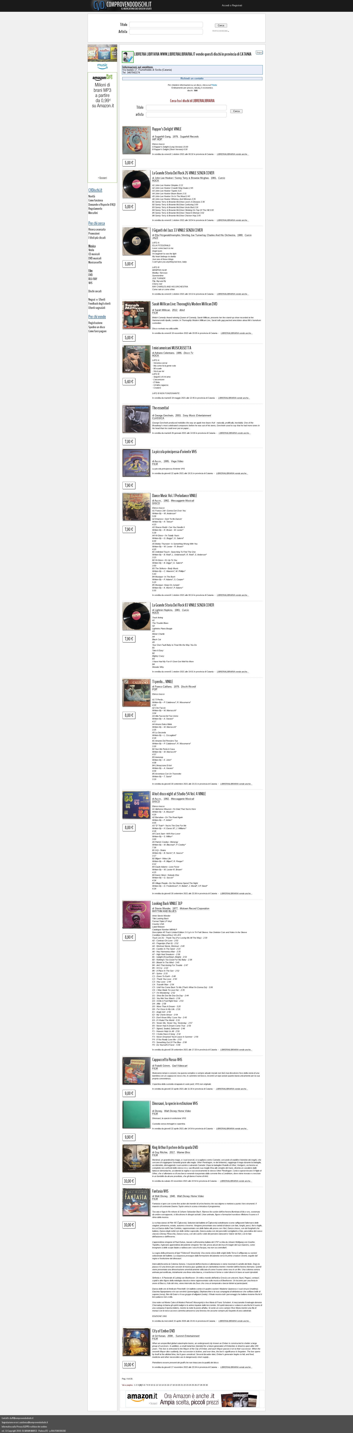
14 (162, 1385)
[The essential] (136, 432)
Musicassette (95, 262)
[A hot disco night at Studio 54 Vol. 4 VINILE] (136, 818)
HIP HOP (157, 139)
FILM (155, 312)
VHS (90, 283)
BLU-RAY (92, 279)
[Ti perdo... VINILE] (136, 706)
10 (152, 1385)
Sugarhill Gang (162, 136)
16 (168, 1385)
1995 (166, 461)
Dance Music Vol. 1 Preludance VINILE (174, 496)
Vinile (91, 250)
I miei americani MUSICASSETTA (171, 348)
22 (184, 1385)
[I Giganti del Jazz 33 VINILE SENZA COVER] (136, 254)
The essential (160, 408)
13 (160, 1385)
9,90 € (129, 1137)
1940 (172, 1196)
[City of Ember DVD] (136, 1355)
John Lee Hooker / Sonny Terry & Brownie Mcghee (182, 178)
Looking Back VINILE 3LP (167, 903)
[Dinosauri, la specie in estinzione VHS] (136, 1128)
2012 (174, 310)
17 (171, 1385)
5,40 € (129, 381)
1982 (166, 500)
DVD (90, 275)
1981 (213, 178)
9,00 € (129, 1093)
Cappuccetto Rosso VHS (167, 1060)
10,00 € (129, 1181)
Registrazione (95, 323)
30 (207, 1385)
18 (173, 1385)
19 (176, 1385)
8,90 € (129, 937)
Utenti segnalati (96, 308)
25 (193, 1385)
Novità (91, 196)
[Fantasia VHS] (136, 1215)
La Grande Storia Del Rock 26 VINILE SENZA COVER (183, 173)
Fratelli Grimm (162, 1065)
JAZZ (155, 238)
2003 (178, 415)
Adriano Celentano (164, 353)
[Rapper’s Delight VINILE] (136, 153)
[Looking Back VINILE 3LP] (136, 928)
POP (154, 689)
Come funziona (95, 200)
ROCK (155, 180)
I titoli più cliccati (97, 237)
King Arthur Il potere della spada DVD (175, 1147)
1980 (240, 235)
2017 (172, 1152)
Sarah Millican (162, 310)
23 (187, 1385)
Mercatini (93, 213)
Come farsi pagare (97, 331)
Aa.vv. (158, 461)
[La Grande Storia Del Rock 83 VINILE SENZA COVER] (136, 629)
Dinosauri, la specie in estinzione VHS (175, 1103)
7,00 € (129, 441)
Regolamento (95, 208)
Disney (158, 1111)
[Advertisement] (102, 28)
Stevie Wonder (162, 908)
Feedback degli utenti (99, 303)
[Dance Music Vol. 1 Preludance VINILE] (136, 520)
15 (165, 1385)
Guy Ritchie (161, 1152)
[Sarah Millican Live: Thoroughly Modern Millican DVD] (136, 328)
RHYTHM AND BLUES (164, 911)
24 (190, 1385)
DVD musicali (94, 258)
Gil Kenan (160, 1336)
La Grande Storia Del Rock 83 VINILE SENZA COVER (183, 605)
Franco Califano (163, 686)
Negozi (91, 299)
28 (201, 1385)
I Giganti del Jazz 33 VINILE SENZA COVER (177, 230)
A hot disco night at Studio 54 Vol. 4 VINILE (179, 794)
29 (204, 1385)
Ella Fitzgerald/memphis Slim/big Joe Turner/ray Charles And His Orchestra (195, 235)
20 (179, 1385)
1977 (175, 908)
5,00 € (129, 162)
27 (198, 1385)
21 (182, 1385)
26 (196, 1385)
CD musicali (94, 254)
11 (154, 1385)
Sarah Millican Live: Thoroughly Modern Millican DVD (184, 304)
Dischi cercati (94, 291)
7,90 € (129, 485)
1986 (178, 353)
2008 (170, 1336)
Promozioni (93, 233)
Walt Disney (161, 1196)
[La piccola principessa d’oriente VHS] (136, 476)
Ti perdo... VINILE (162, 681)
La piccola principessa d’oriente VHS (174, 452)
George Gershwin (164, 415)
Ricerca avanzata (97, 229)
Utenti (102, 299)
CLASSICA (158, 418)
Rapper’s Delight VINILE (166, 129)
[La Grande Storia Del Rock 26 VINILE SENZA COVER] (136, 197)
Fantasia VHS (160, 1191)
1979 (175, 136)
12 (157, 1385)
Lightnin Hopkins (163, 610)
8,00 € (129, 715)
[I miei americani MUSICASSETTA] (136, 372)
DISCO (156, 503)
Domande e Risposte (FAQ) (101, 204)
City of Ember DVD (163, 1331)
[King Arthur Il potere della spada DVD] (136, 1171)
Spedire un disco (96, 327)
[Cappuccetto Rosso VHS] (136, 1084)
